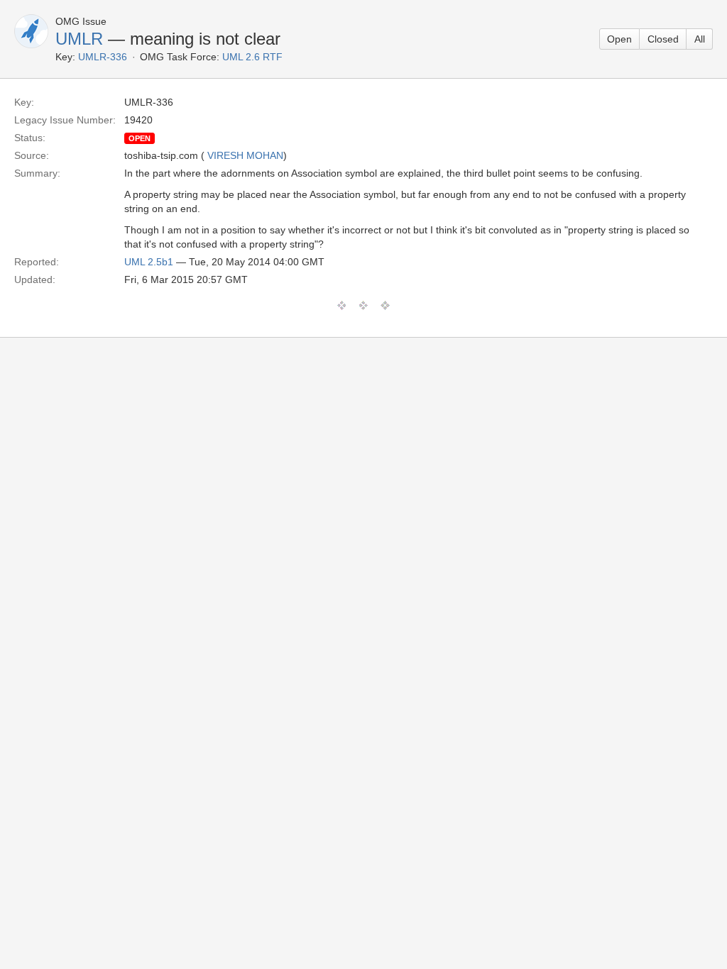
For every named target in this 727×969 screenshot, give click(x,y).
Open (619, 39)
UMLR (79, 38)
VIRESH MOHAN (245, 155)
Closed (663, 39)
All (699, 39)
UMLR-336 (102, 56)
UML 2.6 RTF (252, 56)
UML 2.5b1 (148, 261)
